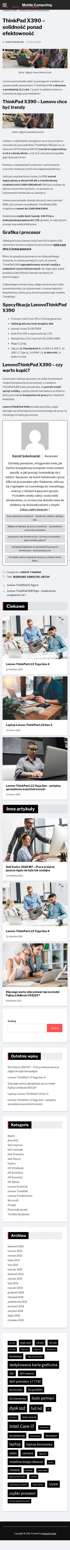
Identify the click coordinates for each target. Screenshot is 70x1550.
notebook (28, 1470)
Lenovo (27, 1453)
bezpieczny (51, 1349)
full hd (36, 1408)
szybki (53, 1484)
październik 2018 (17, 1301)
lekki (13, 1453)
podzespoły (42, 1470)
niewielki (14, 1470)
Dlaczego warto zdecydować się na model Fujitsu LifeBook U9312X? (32, 993)
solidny (34, 1477)
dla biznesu (15, 1389)
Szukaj (12, 1021)
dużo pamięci (43, 1398)
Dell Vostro (14, 1158)
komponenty (35, 1436)
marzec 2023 (15, 1251)
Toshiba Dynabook (18, 1214)
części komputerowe (35, 1357)
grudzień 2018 (16, 1292)
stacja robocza (38, 1485)
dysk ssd (17, 1408)
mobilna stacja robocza (26, 1461)
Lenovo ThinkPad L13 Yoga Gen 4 (27, 664)
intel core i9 (44, 1427)
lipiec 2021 (14, 1260)
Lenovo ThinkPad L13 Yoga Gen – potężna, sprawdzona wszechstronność (33, 787)
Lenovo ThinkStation (20, 1195)
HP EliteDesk (15, 1172)
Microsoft (13, 1200)
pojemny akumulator (17, 1477)
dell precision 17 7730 (25, 1381)
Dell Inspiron (15, 1145)
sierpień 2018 (15, 1311)
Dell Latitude (15, 1149)
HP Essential (15, 1177)
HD (48, 1409)
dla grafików (35, 1389)
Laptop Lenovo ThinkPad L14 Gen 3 (29, 725)
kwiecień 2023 (16, 1246)
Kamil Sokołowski (15, 41)
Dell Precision (16, 1154)
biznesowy (19, 577)
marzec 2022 (15, 1255)
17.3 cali (12, 1349)
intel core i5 (29, 1417)
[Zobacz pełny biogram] (49, 509)
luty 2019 (13, 1283)
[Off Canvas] (5, 5)
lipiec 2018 (14, 1315)
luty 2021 (13, 1264)
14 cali (40, 1342)
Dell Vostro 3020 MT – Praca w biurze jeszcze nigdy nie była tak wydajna (30, 868)
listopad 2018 (15, 1297)
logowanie (43, 1454)
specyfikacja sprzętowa (18, 1485)
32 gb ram (24, 1349)
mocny (51, 1462)
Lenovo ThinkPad (30, 572)
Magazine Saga (49, 1533)
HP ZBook (13, 1182)
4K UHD (12, 1343)
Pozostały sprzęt (18, 1209)
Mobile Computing (37, 5)
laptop (45, 577)
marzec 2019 (15, 1278)
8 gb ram (26, 1342)
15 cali (53, 1342)
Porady (12, 1205)
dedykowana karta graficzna (33, 1364)
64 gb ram (37, 1349)
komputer (33, 577)
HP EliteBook (15, 1168)
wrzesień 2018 (16, 1306)
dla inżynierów (17, 1398)
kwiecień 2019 (16, 1274)
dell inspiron (27, 1373)
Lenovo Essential (18, 1186)
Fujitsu (11, 1163)
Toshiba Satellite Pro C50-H (19, 1501)
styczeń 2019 (15, 1287)
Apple (11, 1135)
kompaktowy (17, 1435)
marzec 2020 (15, 1269)
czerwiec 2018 (16, 1320)
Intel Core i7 (21, 1426)
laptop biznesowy (39, 1444)
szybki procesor (22, 1493)
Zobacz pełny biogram (34, 509)
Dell (11, 1373)
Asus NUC (13, 1140)
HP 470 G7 (13, 1417)
